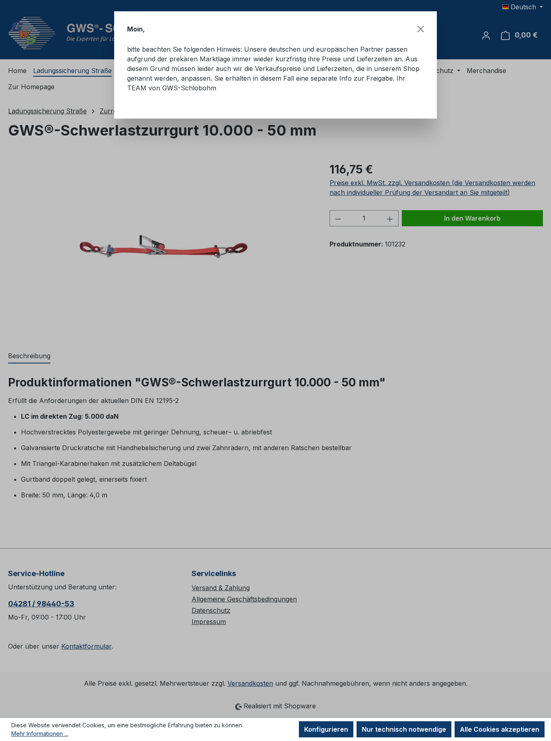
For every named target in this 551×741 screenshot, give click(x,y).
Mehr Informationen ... (39, 733)
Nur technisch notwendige (404, 729)
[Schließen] (420, 29)
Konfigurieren (326, 729)
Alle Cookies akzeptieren (499, 729)
